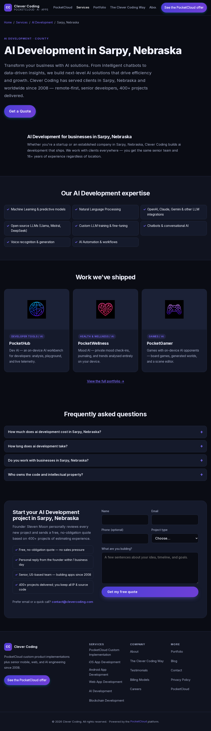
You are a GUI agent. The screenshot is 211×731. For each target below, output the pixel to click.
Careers (135, 689)
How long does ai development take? (38, 446)
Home (8, 22)
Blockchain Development (106, 700)
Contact (176, 670)
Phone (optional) (112, 529)
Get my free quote (122, 592)
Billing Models (139, 680)
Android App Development (98, 672)
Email (154, 511)
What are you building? (117, 548)
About (153, 7)
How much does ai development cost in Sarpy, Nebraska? (54, 432)
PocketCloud (62, 7)
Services (82, 7)
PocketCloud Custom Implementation (104, 652)
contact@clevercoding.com (72, 601)
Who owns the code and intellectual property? (45, 474)
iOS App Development (104, 662)
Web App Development (105, 682)
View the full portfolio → (105, 381)
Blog (174, 661)
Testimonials (139, 670)
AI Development (42, 22)
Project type (159, 529)
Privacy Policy (180, 680)
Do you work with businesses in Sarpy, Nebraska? (48, 460)
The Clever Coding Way (127, 7)
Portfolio (99, 7)
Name (105, 511)
